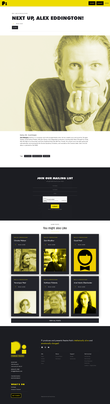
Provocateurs (24, 13)
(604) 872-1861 (15, 369)
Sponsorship (72, 358)
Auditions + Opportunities (90, 365)
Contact (43, 361)
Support (72, 354)
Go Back (15, 27)
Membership (87, 356)
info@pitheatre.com (16, 371)
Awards (42, 358)
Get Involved (87, 354)
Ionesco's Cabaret (16, 389)
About (42, 356)
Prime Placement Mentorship (88, 362)
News (42, 363)
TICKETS (92, 3)
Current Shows (59, 356)
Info (42, 354)
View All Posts (55, 320)
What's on (18, 384)
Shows (57, 354)
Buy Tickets (16, 395)
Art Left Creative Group (51, 396)
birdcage (13, 387)
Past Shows (58, 358)
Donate (99, 3)
